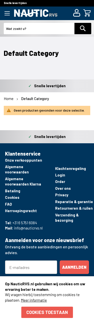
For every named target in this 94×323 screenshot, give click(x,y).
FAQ (8, 204)
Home (9, 98)
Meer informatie (34, 300)
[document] (47, 299)
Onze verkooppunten (23, 160)
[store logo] (36, 13)
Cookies (12, 197)
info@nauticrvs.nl (28, 228)
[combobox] (39, 28)
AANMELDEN (74, 267)
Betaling (12, 191)
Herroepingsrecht (21, 210)
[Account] (77, 13)
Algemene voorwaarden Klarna (23, 181)
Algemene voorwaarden (17, 169)
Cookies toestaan (47, 312)
